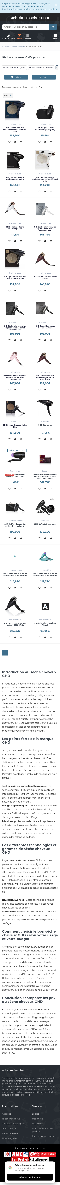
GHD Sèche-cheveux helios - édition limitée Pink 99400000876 (15, 377)
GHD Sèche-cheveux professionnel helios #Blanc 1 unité (45, 179)
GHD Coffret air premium (45, 524)
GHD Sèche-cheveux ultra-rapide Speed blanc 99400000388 (45, 229)
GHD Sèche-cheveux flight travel (15, 475)
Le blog (35, 1114)
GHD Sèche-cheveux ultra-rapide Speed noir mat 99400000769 (15, 328)
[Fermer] (50, 1166)
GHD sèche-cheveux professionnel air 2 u (15, 178)
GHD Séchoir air (45, 425)
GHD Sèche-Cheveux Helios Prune (45, 277)
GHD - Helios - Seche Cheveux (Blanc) (15, 228)
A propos (6, 1114)
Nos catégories (9, 1138)
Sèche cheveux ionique (41, 67)
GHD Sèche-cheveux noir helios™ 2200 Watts (15, 277)
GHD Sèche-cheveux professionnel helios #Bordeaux (45, 377)
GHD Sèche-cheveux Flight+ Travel (45, 624)
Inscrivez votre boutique (44, 1136)
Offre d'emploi (9, 1128)
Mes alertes (37, 1123)
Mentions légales (10, 1133)
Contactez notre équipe (13, 1123)
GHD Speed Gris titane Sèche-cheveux (45, 327)
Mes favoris (37, 1119)
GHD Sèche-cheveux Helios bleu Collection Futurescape (15, 575)
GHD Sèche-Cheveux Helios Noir (15, 426)
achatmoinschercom (30, 17)
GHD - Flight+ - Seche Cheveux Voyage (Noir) (45, 129)
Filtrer (17, 77)
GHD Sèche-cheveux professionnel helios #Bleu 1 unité (15, 129)
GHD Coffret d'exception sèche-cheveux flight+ (15, 525)
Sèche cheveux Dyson (14, 67)
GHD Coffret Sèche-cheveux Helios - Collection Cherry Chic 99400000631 (45, 476)
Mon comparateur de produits (42, 1130)
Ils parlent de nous (11, 1119)
